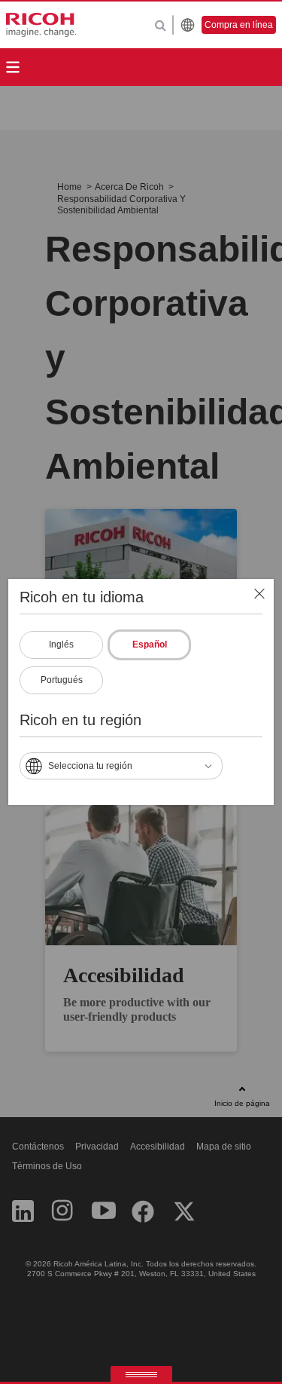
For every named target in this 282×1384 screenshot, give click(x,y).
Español (149, 644)
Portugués (62, 680)
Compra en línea (239, 25)
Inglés (61, 644)
